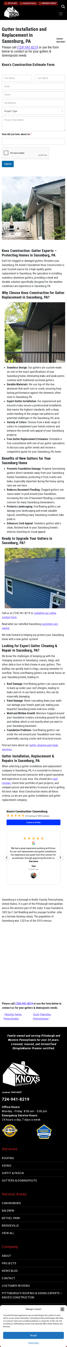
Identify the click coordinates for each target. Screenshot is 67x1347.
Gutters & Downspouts (19, 1180)
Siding (6, 1165)
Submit (7, 163)
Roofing (8, 1158)
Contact (8, 1278)
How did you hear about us (17, 134)
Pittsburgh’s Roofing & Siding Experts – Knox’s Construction (32, 1295)
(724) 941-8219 (27, 47)
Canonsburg (11, 1203)
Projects (9, 1263)
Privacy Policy (33, 1343)
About (6, 1255)
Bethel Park (11, 1218)
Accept (33, 1335)
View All (8, 1233)
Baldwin (8, 1210)
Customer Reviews (16, 1285)
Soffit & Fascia (13, 1173)
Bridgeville (10, 1225)
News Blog (10, 1270)
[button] (62, 1309)
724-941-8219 (12, 3)
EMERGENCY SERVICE (49, 3)
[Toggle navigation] (60, 14)
